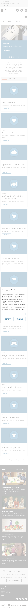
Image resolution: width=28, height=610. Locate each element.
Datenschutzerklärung (13, 309)
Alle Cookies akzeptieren (19, 318)
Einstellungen (18, 314)
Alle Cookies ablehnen (8, 318)
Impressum (4, 311)
